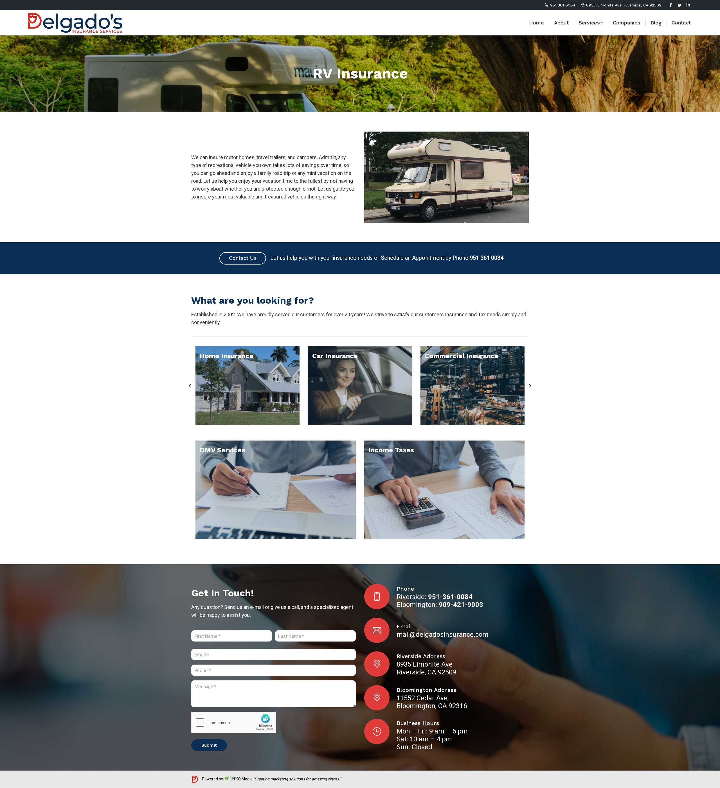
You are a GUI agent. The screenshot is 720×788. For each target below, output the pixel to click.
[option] (247, 385)
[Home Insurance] (247, 385)
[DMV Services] (275, 490)
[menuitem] (536, 22)
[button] (190, 386)
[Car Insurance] (360, 385)
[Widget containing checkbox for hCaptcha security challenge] (233, 722)
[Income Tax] (444, 490)
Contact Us (242, 258)
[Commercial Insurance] (472, 385)
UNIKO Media (241, 779)
